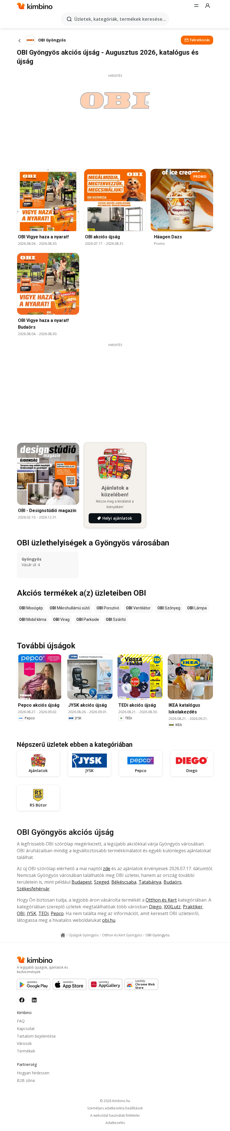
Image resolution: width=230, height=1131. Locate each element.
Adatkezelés (115, 1123)
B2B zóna (26, 1080)
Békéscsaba (123, 882)
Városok (24, 1043)
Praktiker (193, 907)
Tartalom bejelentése (36, 1036)
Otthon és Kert (161, 900)
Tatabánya (150, 882)
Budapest (82, 882)
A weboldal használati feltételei (115, 1115)
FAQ (21, 1021)
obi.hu (108, 920)
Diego (155, 907)
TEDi (43, 913)
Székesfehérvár (33, 889)
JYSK (31, 913)
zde (106, 868)
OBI (21, 913)
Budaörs (172, 882)
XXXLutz (172, 907)
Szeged (101, 882)
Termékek (26, 1051)
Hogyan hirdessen (33, 1072)
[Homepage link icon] (63, 935)
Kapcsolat (26, 1028)
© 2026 (115, 1100)
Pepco (57, 913)
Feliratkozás (200, 40)
